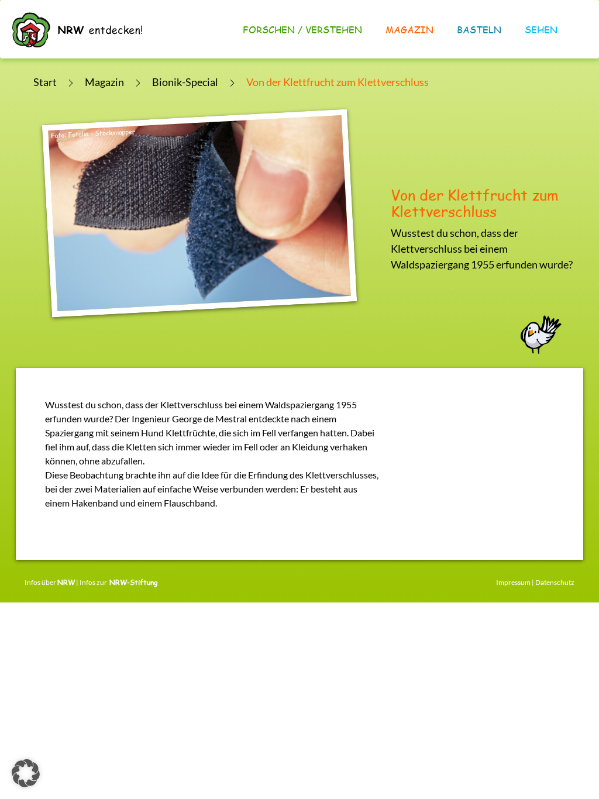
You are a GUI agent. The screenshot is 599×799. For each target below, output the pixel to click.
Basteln (479, 29)
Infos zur (118, 582)
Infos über (50, 582)
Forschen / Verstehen (302, 29)
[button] (25, 773)
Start (45, 81)
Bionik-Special (185, 81)
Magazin (409, 29)
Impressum (513, 582)
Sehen (541, 29)
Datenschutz (554, 582)
